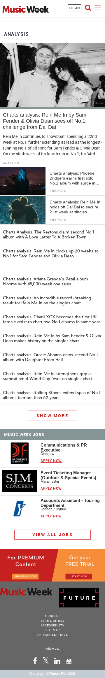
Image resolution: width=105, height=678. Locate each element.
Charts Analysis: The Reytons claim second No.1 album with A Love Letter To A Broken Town (48, 234)
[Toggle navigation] (98, 7)
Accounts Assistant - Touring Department (70, 503)
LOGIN (74, 8)
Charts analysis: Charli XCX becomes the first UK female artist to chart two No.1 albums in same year (51, 319)
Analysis (11, 163)
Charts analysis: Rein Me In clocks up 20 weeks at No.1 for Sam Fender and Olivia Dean (50, 253)
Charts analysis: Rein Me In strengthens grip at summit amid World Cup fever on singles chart (47, 376)
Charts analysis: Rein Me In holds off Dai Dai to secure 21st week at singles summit (75, 207)
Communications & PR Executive (64, 447)
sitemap (53, 630)
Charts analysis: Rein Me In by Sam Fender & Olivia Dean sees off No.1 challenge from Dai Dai (44, 121)
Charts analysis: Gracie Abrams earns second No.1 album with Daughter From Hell (50, 357)
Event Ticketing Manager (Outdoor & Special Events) (68, 475)
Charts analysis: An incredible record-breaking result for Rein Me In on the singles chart (47, 300)
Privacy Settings (52, 635)
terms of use (52, 621)
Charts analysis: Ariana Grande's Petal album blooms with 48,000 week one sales (45, 281)
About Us (53, 616)
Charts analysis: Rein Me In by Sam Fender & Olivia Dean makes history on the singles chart (52, 338)
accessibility (52, 625)
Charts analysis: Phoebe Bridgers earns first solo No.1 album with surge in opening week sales (72, 178)
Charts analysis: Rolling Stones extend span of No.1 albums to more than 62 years (51, 395)
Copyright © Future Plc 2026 (52, 673)
